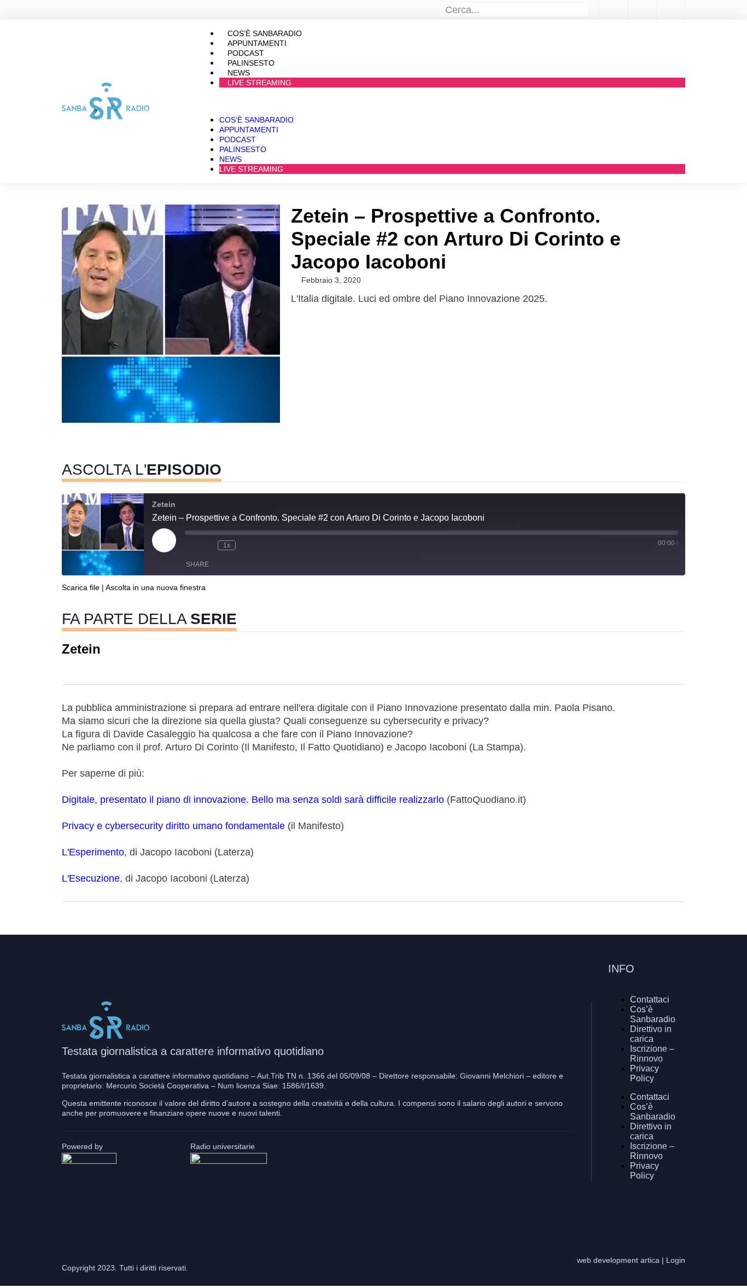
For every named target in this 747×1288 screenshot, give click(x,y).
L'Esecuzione (91, 878)
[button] (441, 101)
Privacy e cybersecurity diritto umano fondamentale (173, 825)
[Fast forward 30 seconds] (246, 545)
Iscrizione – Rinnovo (652, 1053)
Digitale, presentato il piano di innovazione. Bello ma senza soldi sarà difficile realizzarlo (254, 799)
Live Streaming (259, 82)
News (230, 159)
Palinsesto (242, 149)
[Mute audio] (190, 545)
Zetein (81, 649)
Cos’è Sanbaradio (256, 119)
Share (197, 564)
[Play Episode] (164, 540)
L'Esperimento (93, 852)
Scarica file (81, 587)
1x (226, 545)
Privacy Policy (644, 1073)
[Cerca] (582, 9)
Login (675, 1260)
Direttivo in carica (651, 1034)
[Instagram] (644, 1211)
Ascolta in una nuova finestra (156, 587)
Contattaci (649, 999)
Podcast (237, 139)
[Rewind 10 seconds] (206, 545)
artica (650, 1260)
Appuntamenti (248, 129)
